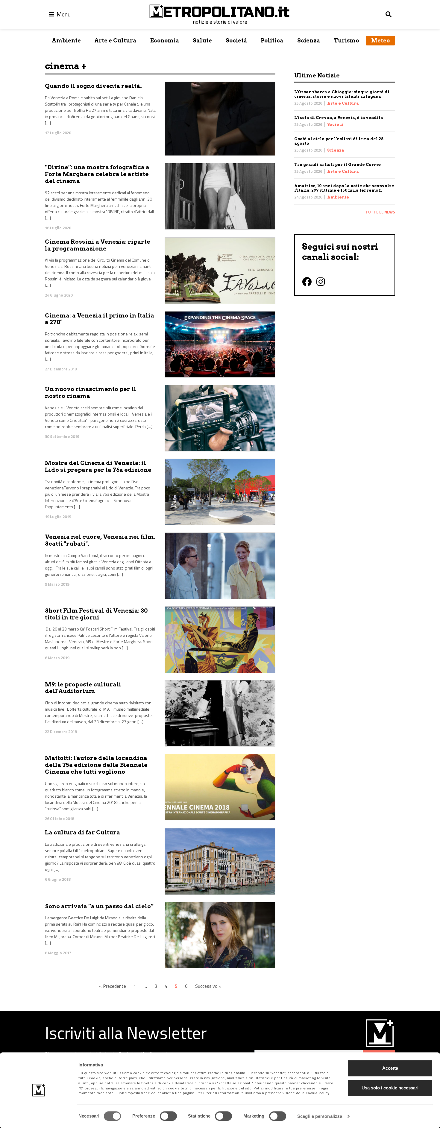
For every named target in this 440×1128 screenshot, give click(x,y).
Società (236, 40)
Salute (202, 40)
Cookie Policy (318, 1093)
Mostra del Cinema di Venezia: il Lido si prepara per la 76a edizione (98, 466)
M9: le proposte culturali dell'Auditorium (83, 688)
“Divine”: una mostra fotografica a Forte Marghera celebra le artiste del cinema (97, 174)
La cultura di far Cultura (82, 832)
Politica (272, 40)
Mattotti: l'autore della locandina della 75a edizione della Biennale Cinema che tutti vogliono (96, 765)
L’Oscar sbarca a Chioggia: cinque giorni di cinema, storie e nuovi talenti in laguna (341, 94)
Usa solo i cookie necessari (390, 1087)
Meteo (380, 40)
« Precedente (112, 986)
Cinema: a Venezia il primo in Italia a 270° (99, 319)
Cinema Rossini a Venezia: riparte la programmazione (97, 245)
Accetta (390, 1068)
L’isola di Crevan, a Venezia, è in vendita (338, 117)
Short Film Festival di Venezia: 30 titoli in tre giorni (96, 614)
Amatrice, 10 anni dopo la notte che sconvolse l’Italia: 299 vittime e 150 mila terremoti (344, 188)
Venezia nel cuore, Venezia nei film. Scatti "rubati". (100, 540)
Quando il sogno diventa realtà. (93, 86)
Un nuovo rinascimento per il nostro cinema (90, 392)
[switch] (168, 1116)
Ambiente (66, 40)
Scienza (308, 40)
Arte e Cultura (115, 40)
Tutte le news (380, 212)
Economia (164, 40)
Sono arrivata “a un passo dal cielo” (99, 906)
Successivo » (208, 986)
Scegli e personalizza (319, 1116)
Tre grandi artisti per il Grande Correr (337, 164)
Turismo (346, 40)
